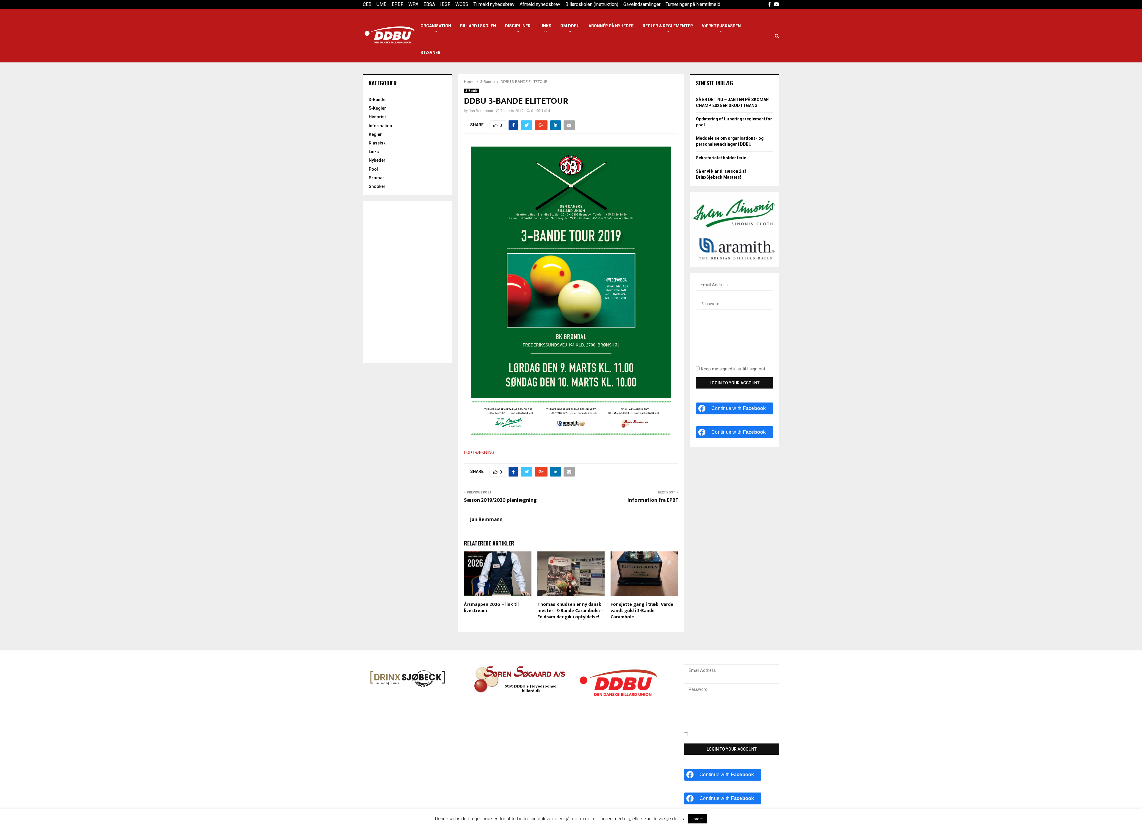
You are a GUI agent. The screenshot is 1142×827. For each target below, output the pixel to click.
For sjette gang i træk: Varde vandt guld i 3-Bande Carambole (642, 610)
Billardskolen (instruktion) (591, 4)
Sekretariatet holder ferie (721, 157)
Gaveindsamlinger (642, 4)
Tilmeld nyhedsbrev (493, 4)
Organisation (436, 25)
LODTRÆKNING (479, 452)
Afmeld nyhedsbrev (540, 4)
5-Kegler (377, 108)
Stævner (430, 52)
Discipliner (518, 25)
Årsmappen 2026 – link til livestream (491, 607)
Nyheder (377, 160)
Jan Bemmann (481, 111)
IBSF (445, 4)
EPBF (397, 4)
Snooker (377, 186)
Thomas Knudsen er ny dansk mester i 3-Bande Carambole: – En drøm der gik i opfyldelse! (570, 610)
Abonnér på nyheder (611, 25)
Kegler (375, 134)
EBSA (429, 4)
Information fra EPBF (653, 500)
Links (545, 25)
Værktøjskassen (721, 25)
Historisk (378, 116)
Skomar (376, 177)
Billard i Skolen (478, 25)
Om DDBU (570, 25)
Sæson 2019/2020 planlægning (500, 500)
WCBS (461, 4)
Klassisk (377, 143)
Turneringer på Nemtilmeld (693, 4)
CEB (367, 4)
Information (380, 125)
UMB (382, 4)
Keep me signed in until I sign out (732, 369)
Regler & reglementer (668, 25)
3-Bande (471, 90)
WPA (413, 4)
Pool (373, 169)
